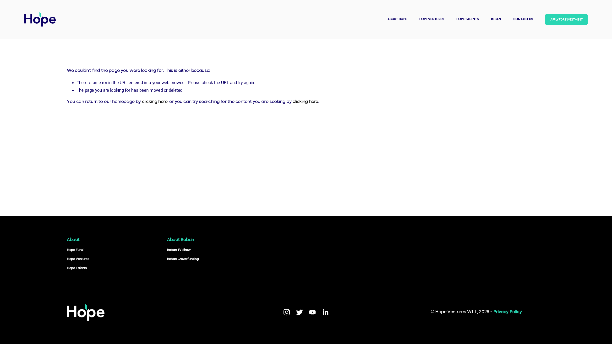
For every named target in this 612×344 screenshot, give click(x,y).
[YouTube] (312, 312)
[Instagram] (286, 312)
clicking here (155, 102)
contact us (523, 19)
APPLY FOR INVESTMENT (566, 19)
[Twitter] (299, 312)
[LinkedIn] (325, 312)
